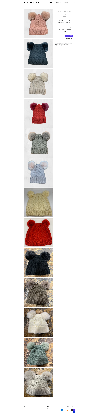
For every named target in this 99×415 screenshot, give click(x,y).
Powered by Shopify (72, 407)
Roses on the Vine (72, 406)
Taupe (64, 31)
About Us (25, 408)
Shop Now (25, 406)
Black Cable (62, 20)
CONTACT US (65, 2)
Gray (69, 24)
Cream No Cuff (62, 24)
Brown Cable (61, 22)
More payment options (69, 38)
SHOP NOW (51, 2)
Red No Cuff (61, 29)
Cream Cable (69, 22)
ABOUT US (58, 2)
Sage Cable (68, 29)
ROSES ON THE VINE (32, 2)
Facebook (49, 406)
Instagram (50, 408)
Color (64, 18)
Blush (68, 20)
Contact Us (25, 409)
